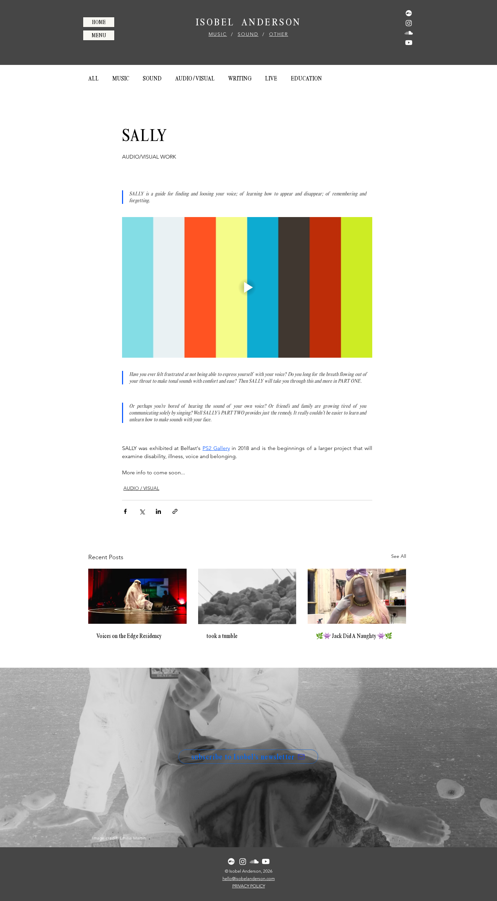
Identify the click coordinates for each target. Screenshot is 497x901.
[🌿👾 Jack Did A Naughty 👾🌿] (357, 596)
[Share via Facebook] (125, 511)
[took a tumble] (247, 596)
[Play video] (247, 287)
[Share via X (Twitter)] (142, 511)
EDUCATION (306, 78)
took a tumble (221, 636)
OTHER (278, 34)
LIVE (271, 78)
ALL (93, 78)
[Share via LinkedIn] (158, 511)
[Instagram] (409, 23)
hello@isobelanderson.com (248, 878)
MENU (99, 35)
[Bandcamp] (409, 13)
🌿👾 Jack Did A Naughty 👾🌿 (354, 636)
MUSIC (218, 34)
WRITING (240, 78)
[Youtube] (409, 43)
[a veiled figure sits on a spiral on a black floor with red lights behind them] (137, 596)
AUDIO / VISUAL (195, 78)
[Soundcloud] (409, 33)
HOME (99, 22)
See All (398, 556)
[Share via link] (175, 511)
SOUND (248, 34)
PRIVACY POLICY (248, 885)
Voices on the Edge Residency (129, 636)
